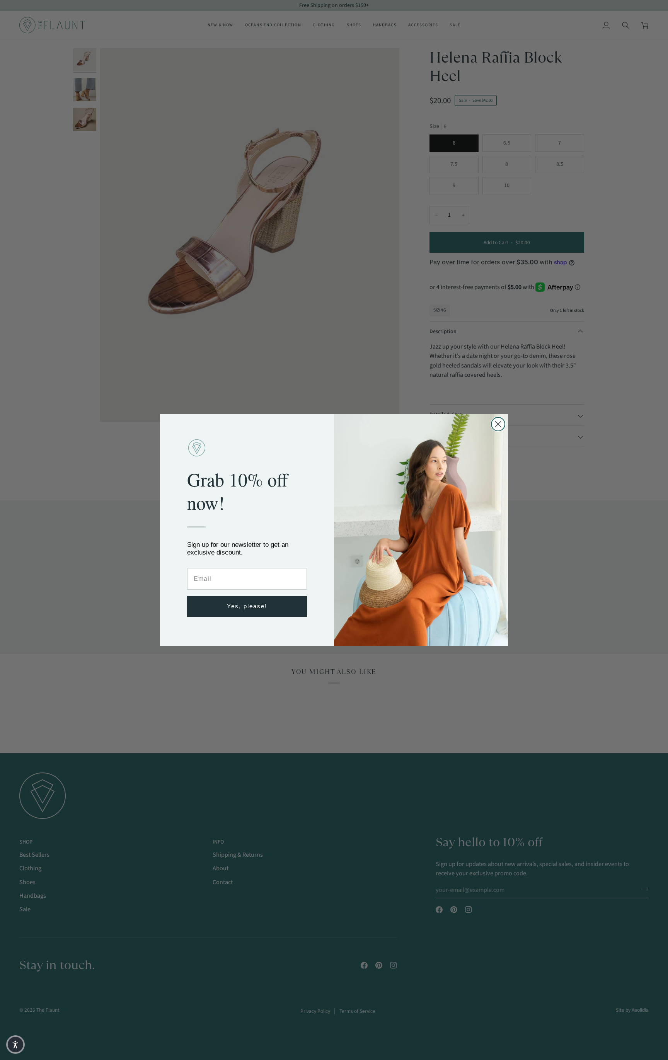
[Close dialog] (498, 424)
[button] (15, 1044)
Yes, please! (247, 606)
